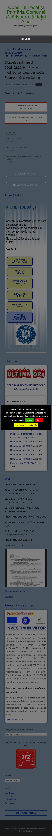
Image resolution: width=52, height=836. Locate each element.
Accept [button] (29, 420)
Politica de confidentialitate (26, 425)
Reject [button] (39, 420)
